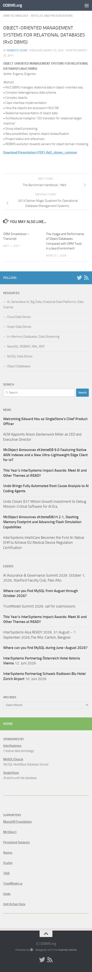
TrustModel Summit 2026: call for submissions (39, 606)
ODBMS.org (12, 5)
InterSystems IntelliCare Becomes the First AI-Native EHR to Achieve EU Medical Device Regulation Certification (43, 542)
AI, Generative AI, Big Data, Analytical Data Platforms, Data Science (43, 304)
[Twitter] (79, 277)
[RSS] (86, 277)
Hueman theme (67, 949)
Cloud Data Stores (19, 317)
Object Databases (18, 366)
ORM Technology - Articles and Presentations (38, 16)
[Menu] (86, 5)
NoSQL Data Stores (20, 356)
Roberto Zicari (17, 50)
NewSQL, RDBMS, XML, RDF (26, 346)
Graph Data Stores (19, 327)
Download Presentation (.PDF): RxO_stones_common (40, 152)
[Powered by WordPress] (31, 949)
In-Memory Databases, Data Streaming (33, 337)
